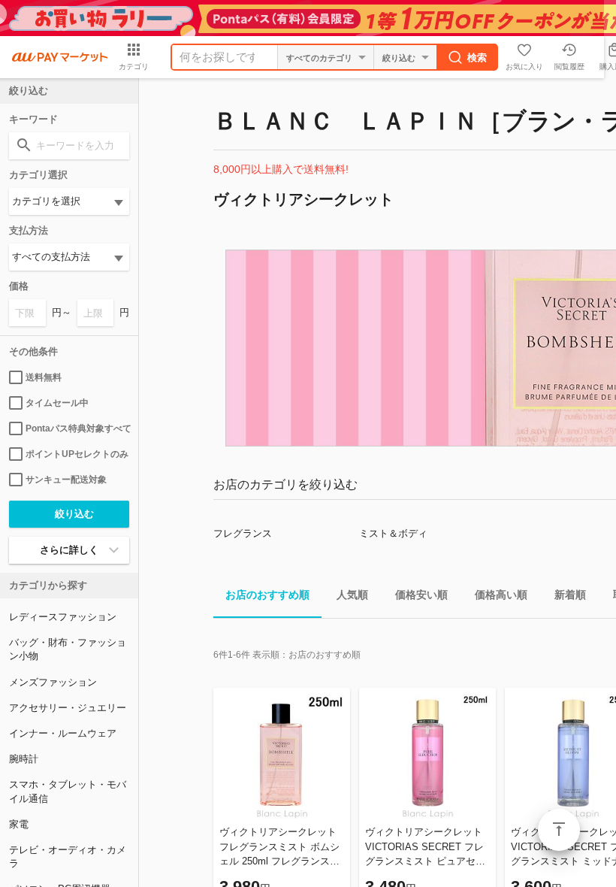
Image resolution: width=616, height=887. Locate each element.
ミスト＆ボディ (393, 533)
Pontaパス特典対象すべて (77, 428)
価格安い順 (421, 595)
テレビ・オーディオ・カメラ (67, 856)
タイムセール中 (57, 403)
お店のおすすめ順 (267, 595)
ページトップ (559, 830)
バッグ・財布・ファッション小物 (67, 649)
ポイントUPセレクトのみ (77, 454)
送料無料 (44, 377)
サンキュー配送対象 (66, 479)
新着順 (570, 595)
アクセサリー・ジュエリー (67, 707)
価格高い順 (501, 595)
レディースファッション (62, 616)
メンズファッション (53, 682)
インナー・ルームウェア (62, 733)
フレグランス (242, 533)
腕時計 (23, 758)
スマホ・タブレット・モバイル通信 (67, 791)
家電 (19, 824)
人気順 (352, 595)
